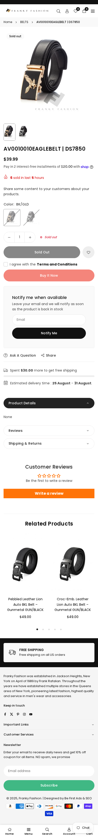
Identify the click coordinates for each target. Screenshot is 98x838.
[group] (49, 75)
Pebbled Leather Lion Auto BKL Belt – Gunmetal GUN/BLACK (25, 604)
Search (47, 834)
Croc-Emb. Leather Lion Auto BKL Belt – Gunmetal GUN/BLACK (72, 604)
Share (51, 355)
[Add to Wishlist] (88, 252)
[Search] (58, 11)
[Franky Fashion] (27, 10)
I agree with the (43, 264)
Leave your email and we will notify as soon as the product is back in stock (48, 307)
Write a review (49, 493)
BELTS (24, 22)
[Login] (67, 11)
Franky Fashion (15, 676)
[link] (49, 652)
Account (69, 834)
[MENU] (92, 11)
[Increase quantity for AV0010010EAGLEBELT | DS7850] (30, 237)
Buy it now (49, 275)
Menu (28, 834)
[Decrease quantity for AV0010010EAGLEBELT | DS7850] (9, 237)
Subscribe (49, 785)
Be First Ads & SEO (78, 798)
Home (8, 22)
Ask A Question (22, 355)
